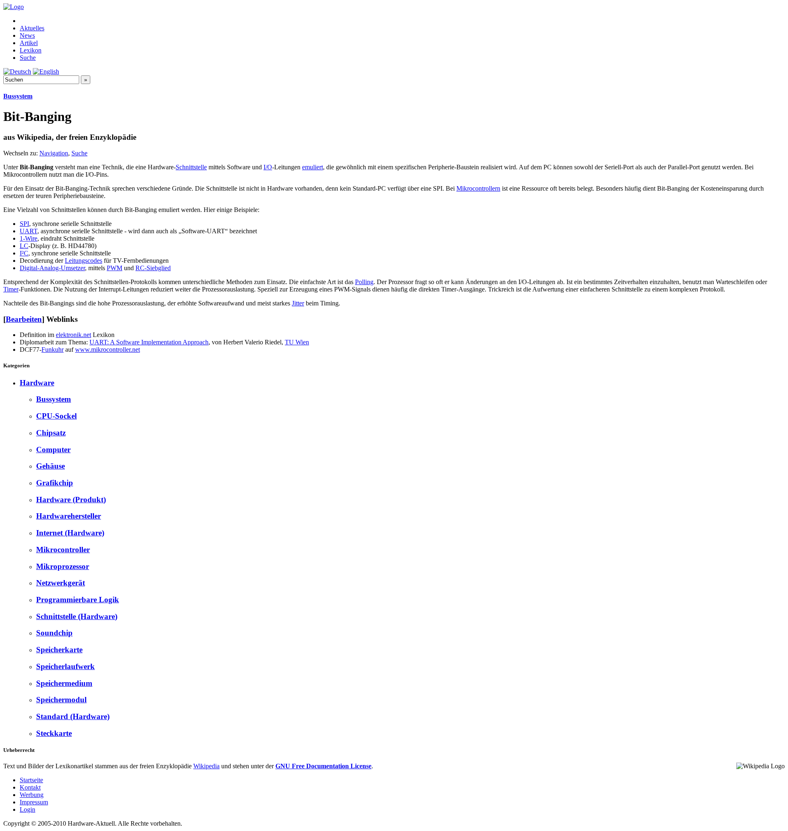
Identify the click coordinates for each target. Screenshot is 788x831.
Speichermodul (61, 699)
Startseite (31, 779)
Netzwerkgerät (60, 582)
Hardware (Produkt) (71, 499)
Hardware (37, 382)
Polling (364, 281)
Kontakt (30, 787)
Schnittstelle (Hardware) (76, 616)
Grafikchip (54, 482)
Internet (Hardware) (70, 532)
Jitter (298, 303)
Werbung (32, 794)
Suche (28, 57)
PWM (114, 267)
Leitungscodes (83, 260)
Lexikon (30, 50)
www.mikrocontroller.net (107, 349)
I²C (24, 253)
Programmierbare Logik (77, 599)
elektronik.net (73, 334)
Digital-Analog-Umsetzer (52, 267)
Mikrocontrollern (478, 188)
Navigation (53, 153)
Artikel (29, 42)
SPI (24, 223)
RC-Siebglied (153, 267)
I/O (267, 167)
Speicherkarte (59, 649)
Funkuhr (52, 349)
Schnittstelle (191, 167)
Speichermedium (64, 683)
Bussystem (17, 96)
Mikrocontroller (63, 549)
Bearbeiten (24, 319)
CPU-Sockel (56, 416)
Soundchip (54, 632)
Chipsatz (51, 432)
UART (28, 231)
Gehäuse (50, 466)
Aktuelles (32, 28)
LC (24, 245)
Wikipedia (206, 766)
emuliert (312, 167)
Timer (10, 289)
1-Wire (28, 238)
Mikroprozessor (62, 566)
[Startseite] (13, 6)
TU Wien (297, 342)
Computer (53, 449)
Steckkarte (54, 733)
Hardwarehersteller (68, 516)
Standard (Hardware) (73, 716)
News (27, 35)
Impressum (34, 802)
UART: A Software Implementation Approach (148, 342)
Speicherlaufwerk (65, 666)
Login (27, 809)
